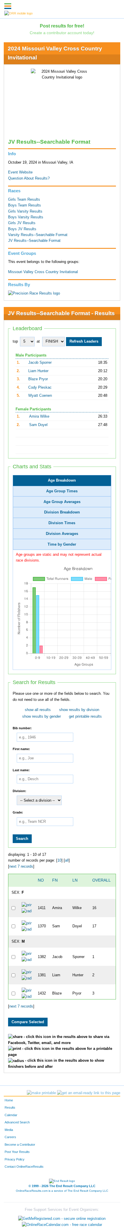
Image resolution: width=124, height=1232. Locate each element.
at (38, 341)
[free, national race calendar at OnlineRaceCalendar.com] (62, 1224)
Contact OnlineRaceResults (24, 1166)
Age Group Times (62, 491)
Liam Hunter (38, 371)
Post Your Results (17, 1152)
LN (75, 880)
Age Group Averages (62, 502)
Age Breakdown (62, 480)
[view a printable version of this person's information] (27, 905)
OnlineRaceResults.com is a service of (62, 1190)
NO (41, 880)
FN (55, 880)
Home (9, 1100)
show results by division (79, 710)
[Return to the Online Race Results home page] (18, 13)
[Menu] (7, 6)
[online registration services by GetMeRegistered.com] (62, 1217)
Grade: (18, 812)
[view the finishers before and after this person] (27, 911)
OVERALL (101, 880)
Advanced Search (17, 1122)
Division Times (61, 523)
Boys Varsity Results (25, 217)
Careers (10, 1137)
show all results (38, 710)
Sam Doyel (38, 425)
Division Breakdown (62, 512)
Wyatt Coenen (40, 396)
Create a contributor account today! (62, 32)
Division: (19, 790)
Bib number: (22, 728)
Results (10, 1107)
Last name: (21, 770)
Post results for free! (62, 25)
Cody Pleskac (40, 387)
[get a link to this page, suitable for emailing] (88, 1093)
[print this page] (41, 1093)
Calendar (11, 1115)
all (67, 860)
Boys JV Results (22, 229)
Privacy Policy (15, 1159)
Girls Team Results (24, 200)
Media (9, 1130)
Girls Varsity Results (25, 211)
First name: (21, 749)
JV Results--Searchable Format (34, 241)
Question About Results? (29, 178)
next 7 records (21, 866)
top (15, 341)
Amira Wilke (39, 416)
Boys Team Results (24, 205)
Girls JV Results (21, 223)
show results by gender (41, 716)
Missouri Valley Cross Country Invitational (43, 272)
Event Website (20, 172)
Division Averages (62, 534)
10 (59, 860)
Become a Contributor (20, 1144)
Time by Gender (62, 544)
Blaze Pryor (38, 379)
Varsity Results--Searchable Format (37, 235)
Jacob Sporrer (40, 363)
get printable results (85, 716)
